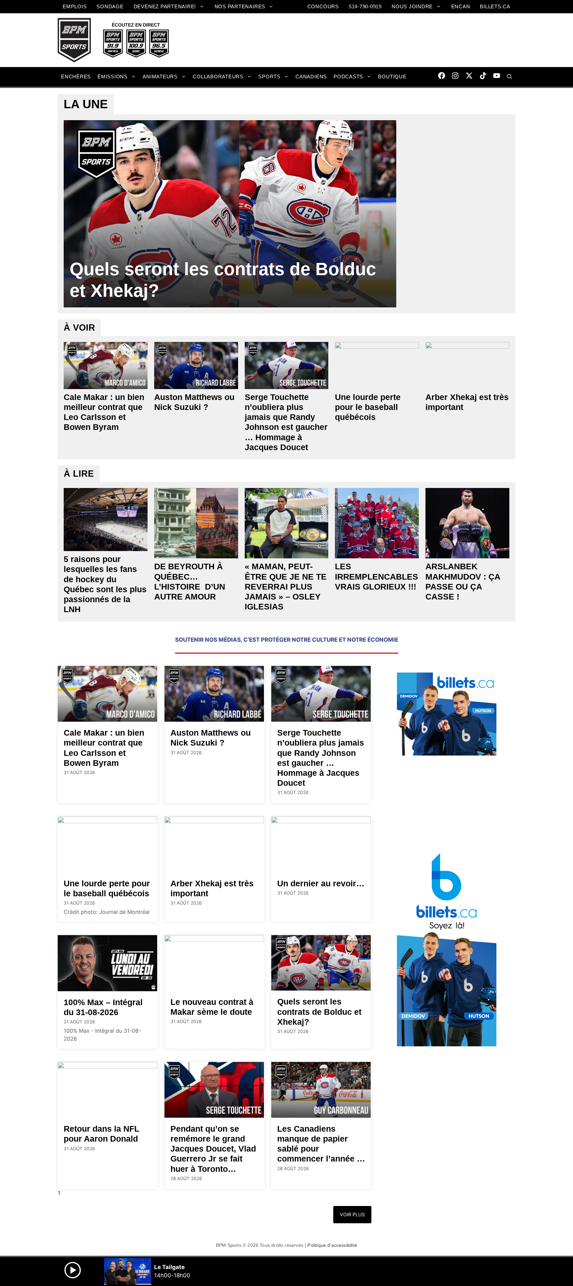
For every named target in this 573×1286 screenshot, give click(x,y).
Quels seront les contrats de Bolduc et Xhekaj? (223, 279)
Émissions (112, 76)
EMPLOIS (75, 6)
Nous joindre (412, 6)
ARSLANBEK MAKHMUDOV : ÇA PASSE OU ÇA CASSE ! (462, 581)
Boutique (392, 76)
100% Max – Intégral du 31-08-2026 (103, 1007)
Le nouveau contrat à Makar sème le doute (211, 1006)
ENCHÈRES (76, 76)
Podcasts (348, 76)
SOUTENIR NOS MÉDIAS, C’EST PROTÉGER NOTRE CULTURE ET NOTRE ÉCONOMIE (286, 639)
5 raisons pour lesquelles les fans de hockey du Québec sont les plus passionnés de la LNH (105, 584)
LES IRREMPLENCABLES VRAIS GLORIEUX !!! (376, 576)
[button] (509, 76)
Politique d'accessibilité (332, 1245)
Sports (269, 76)
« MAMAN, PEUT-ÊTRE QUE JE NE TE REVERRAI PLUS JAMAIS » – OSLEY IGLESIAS (286, 586)
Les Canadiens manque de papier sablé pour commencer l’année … (321, 1144)
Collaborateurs (218, 76)
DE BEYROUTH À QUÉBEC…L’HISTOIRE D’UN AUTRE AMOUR (189, 581)
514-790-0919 (365, 6)
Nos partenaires (240, 6)
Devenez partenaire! (165, 6)
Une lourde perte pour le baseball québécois (368, 407)
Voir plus (352, 1214)
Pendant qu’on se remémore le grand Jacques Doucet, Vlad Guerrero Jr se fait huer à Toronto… (213, 1148)
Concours (323, 6)
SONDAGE (109, 6)
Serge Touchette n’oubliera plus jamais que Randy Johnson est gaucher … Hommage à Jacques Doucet (286, 422)
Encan (460, 6)
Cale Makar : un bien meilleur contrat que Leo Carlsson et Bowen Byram (104, 412)
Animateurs (160, 76)
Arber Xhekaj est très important (467, 402)
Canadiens (311, 76)
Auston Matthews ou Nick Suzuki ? (194, 402)
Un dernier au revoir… (320, 883)
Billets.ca (495, 6)
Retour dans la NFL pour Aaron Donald (101, 1133)
